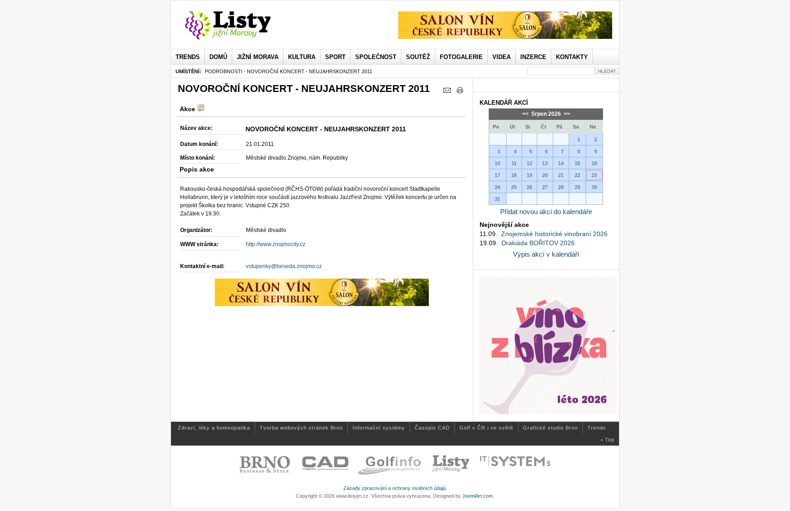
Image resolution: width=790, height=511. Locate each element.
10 (497, 163)
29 (577, 187)
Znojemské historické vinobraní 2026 (554, 233)
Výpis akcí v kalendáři (546, 254)
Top (609, 439)
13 (545, 163)
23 (594, 175)
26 (529, 187)
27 (545, 187)
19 (529, 175)
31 (497, 199)
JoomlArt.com (477, 496)
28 (561, 187)
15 (577, 163)
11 (514, 163)
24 (497, 187)
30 (594, 187)
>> (566, 114)
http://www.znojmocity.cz (275, 244)
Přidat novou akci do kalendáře (546, 211)
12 (529, 163)
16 (594, 163)
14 (561, 163)
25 (514, 187)
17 (497, 175)
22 (577, 175)
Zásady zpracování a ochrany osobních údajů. (395, 488)
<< (526, 114)
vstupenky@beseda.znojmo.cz (284, 266)
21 (561, 175)
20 (545, 175)
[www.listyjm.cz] (238, 25)
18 (514, 175)
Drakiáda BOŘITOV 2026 (538, 243)
